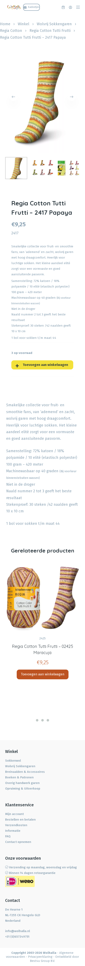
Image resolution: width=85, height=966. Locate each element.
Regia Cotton (11, 30)
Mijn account (14, 814)
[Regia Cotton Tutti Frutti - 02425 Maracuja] (42, 597)
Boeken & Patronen (19, 777)
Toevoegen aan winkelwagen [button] (42, 674)
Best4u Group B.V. (42, 961)
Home (5, 24)
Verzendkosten (16, 825)
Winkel (23, 24)
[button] (37, 720)
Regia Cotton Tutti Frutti (50, 30)
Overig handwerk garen (22, 783)
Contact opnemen (18, 842)
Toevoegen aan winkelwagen (45, 365)
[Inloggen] (70, 7)
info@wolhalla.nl (17, 931)
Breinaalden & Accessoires (25, 772)
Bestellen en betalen (20, 819)
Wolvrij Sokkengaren (54, 24)
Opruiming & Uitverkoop (22, 788)
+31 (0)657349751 (17, 936)
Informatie (12, 831)
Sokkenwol (13, 760)
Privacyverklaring (40, 957)
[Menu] (78, 7)
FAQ (8, 836)
